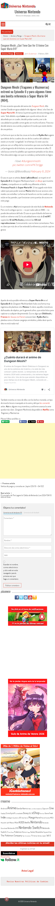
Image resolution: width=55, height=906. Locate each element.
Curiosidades (19, 813)
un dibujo (38, 180)
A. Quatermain (32, 54)
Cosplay (3, 813)
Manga (32, 817)
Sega (28, 832)
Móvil (17, 822)
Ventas (35, 836)
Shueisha (39, 831)
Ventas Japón (42, 836)
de (13, 316)
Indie (3, 817)
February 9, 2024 (40, 171)
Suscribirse (9, 853)
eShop (36, 813)
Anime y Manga (16, 36)
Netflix (46, 409)
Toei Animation (27, 836)
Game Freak (49, 813)
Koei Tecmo (25, 818)
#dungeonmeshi (30, 161)
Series (32, 832)
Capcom (45, 808)
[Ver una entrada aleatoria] (49, 24)
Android (4, 808)
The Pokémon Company (11, 835)
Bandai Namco (22, 808)
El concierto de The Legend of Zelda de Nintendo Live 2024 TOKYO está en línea (26, 496)
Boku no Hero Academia (35, 809)
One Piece (11, 832)
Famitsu (42, 813)
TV (32, 835)
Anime (11, 807)
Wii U (49, 835)
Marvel (38, 817)
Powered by (5, 857)
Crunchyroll (10, 813)
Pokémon (18, 832)
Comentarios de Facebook (31, 512)
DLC (30, 813)
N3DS (21, 822)
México (11, 823)
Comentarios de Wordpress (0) (12, 512)
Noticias (19, 53)
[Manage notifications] (7, 899)
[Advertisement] (27, 451)
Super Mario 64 (8, 112)
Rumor (24, 832)
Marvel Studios (45, 818)
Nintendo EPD (13, 828)
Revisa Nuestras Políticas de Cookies (27, 881)
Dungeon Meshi (37, 106)
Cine (51, 808)
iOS (20, 817)
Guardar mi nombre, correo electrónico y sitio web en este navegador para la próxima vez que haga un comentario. (11, 571)
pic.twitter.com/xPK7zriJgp (27, 165)
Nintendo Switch (30, 827)
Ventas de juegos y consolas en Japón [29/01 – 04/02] (22, 486)
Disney (26, 813)
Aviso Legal (27, 870)
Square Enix (47, 832)
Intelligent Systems (12, 818)
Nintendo (49, 206)
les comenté (45, 403)
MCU (51, 817)
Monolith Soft (5, 823)
